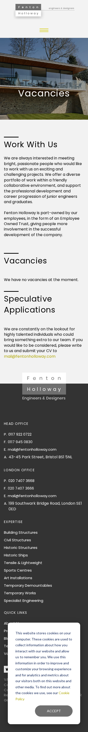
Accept (54, 711)
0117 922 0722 (20, 434)
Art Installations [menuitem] (18, 577)
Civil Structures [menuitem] (17, 540)
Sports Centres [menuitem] (18, 570)
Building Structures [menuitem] (21, 532)
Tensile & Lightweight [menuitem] (23, 562)
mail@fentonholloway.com (29, 356)
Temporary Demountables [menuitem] (28, 585)
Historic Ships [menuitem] (16, 555)
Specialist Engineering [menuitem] (23, 600)
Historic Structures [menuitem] (20, 547)
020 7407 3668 (21, 480)
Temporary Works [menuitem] (20, 593)
